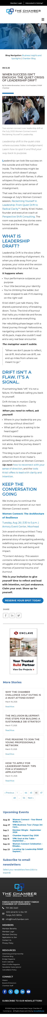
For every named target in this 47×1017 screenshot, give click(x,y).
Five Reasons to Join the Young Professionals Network (22, 742)
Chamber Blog (29, 58)
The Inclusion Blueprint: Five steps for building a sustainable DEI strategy (23, 718)
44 (26, 793)
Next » (31, 798)
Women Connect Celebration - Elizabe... (28, 845)
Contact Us (6, 940)
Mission (5, 980)
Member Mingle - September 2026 (27, 831)
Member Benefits (9, 929)
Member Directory (9, 934)
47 (41, 793)
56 (24, 798)
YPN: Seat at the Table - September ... (24, 840)
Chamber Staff (7, 986)
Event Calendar (8, 962)
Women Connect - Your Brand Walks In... (27, 820)
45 (31, 793)
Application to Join (9, 937)
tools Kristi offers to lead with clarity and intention (22, 472)
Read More (9, 707)
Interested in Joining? (34, 3)
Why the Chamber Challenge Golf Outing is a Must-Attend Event (23, 695)
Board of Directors (9, 983)
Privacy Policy (7, 943)
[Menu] (42, 19)
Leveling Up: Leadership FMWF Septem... (28, 850)
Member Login (16, 3)
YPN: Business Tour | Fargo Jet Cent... (27, 826)
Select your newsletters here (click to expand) (20, 871)
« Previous (9, 793)
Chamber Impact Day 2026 (26, 835)
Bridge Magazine (8, 959)
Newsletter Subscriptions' (11, 967)
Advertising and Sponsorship (12, 954)
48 (14, 798)
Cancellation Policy (9, 970)
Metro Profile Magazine (11, 964)
